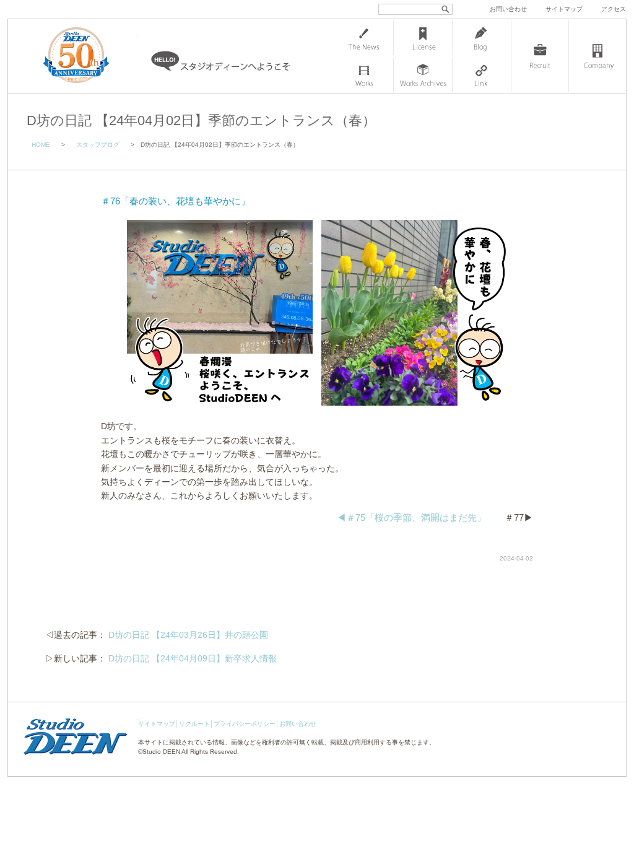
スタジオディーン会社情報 (597, 56)
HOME (41, 144)
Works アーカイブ (423, 75)
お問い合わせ (508, 9)
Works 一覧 (364, 75)
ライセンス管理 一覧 (423, 37)
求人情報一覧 (539, 56)
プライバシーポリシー (245, 723)
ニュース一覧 (364, 37)
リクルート (194, 723)
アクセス (613, 9)
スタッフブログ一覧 (482, 37)
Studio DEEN (161, 751)
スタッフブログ (97, 144)
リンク (482, 75)
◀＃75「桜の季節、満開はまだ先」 (411, 517)
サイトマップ (564, 9)
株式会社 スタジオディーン (88, 56)
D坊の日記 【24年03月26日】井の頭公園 (188, 635)
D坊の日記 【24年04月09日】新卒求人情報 (192, 658)
